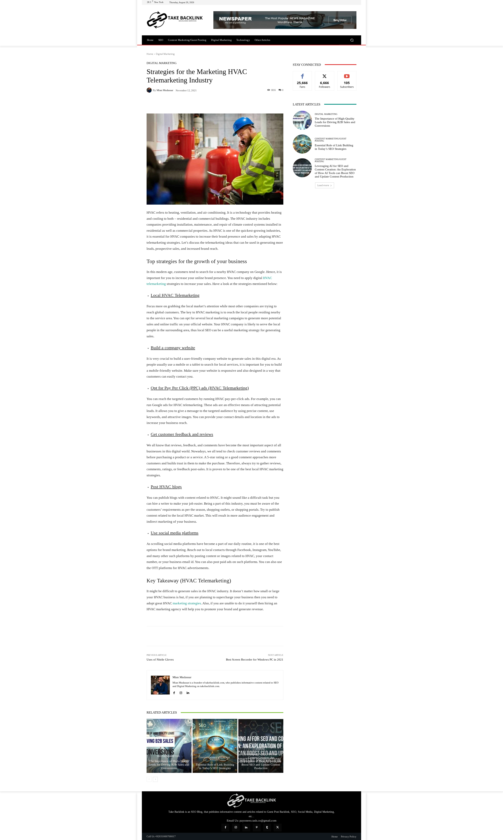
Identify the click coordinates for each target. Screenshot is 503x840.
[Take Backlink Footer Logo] (251, 800)
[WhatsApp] (178, 104)
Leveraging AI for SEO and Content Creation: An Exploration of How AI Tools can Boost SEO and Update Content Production (260, 761)
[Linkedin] (187, 104)
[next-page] (155, 779)
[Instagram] (180, 692)
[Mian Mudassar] (150, 90)
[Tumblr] (267, 827)
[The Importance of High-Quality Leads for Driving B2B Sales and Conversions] (169, 746)
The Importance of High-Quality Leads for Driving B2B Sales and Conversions (169, 764)
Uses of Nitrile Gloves (160, 659)
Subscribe (347, 74)
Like (302, 74)
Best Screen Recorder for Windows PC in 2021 (254, 659)
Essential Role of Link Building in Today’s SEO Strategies (215, 766)
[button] (351, 40)
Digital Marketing (165, 54)
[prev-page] (149, 779)
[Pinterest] (169, 104)
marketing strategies (187, 603)
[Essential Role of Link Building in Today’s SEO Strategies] (215, 746)
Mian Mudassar (165, 90)
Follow (324, 74)
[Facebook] (150, 104)
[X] (159, 104)
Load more (323, 185)
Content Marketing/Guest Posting (214, 759)
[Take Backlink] (175, 20)
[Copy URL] (196, 104)
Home (150, 54)
